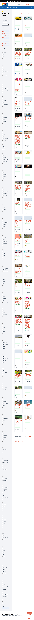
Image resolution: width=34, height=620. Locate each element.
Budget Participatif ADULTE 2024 (6, 7)
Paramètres (29, 618)
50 (21, 436)
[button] (3, 27)
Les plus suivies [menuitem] (28, 14)
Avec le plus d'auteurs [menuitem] (31, 14)
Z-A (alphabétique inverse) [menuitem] (21, 14)
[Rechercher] (23, 4)
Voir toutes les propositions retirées (19, 441)
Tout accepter (29, 612)
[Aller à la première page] (7, 4)
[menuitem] (5, 25)
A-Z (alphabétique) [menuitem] (17, 14)
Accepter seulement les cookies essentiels (29, 615)
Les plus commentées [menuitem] (25, 14)
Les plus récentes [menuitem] (13, 14)
